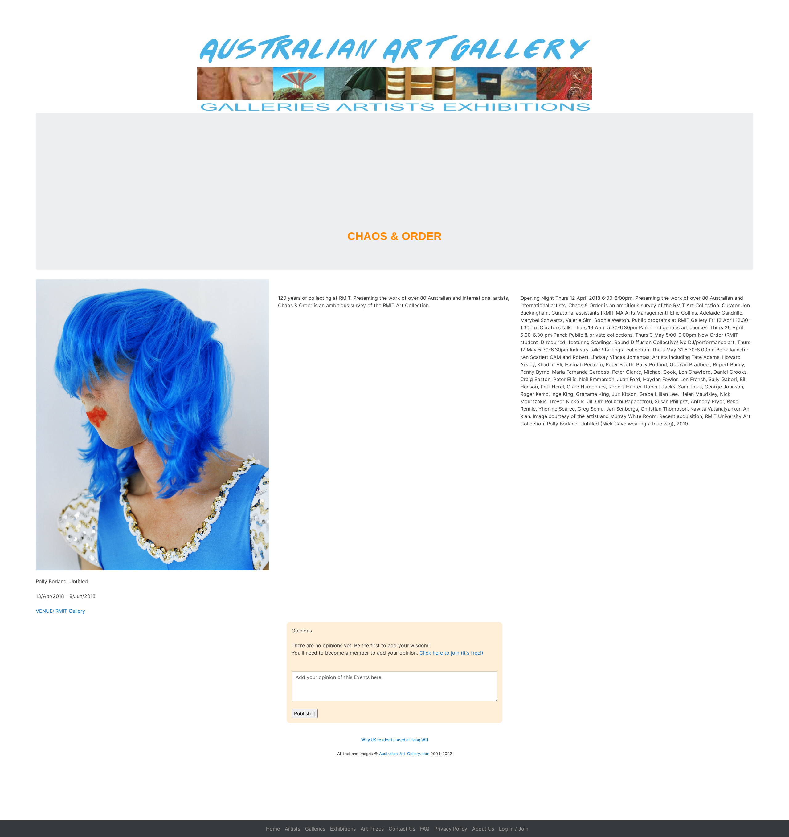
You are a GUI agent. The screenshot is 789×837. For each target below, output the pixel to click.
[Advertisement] (394, 179)
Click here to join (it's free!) (451, 653)
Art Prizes (372, 829)
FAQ (424, 829)
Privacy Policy (450, 829)
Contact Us (402, 829)
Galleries (315, 829)
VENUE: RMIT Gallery (60, 611)
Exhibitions (343, 829)
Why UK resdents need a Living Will (394, 739)
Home (273, 829)
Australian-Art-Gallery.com (404, 753)
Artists (292, 829)
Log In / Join (513, 829)
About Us (483, 829)
